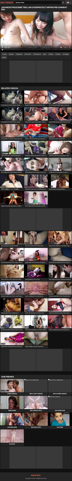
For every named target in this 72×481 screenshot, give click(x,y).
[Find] (63, 2)
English (69, 2)
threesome (38, 54)
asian (5, 54)
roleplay (66, 54)
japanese (19, 54)
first (5, 57)
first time (28, 54)
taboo (51, 54)
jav (45, 54)
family (58, 54)
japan (12, 54)
